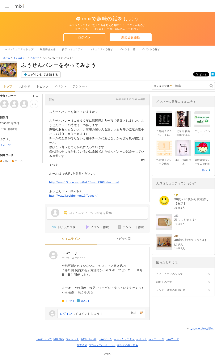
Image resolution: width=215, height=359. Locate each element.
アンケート (80, 86)
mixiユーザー (71, 253)
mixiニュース (156, 339)
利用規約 (58, 339)
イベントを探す (151, 49)
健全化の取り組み (127, 345)
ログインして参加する (43, 74)
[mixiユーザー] (53, 255)
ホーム (6, 58)
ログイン (84, 37)
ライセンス (72, 339)
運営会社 (82, 345)
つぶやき (24, 86)
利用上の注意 (164, 282)
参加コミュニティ (72, 49)
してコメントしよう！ (81, 313)
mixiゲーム (105, 339)
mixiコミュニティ (124, 339)
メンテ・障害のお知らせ (170, 290)
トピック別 (123, 238)
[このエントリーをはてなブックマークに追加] (213, 75)
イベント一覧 (128, 49)
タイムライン (71, 238)
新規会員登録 (130, 37)
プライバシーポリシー (102, 345)
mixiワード (172, 339)
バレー (7, 161)
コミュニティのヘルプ (169, 274)
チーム (19, 161)
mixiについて (44, 339)
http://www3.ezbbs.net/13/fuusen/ (73, 195)
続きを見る (85, 292)
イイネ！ (70, 301)
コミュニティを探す (101, 49)
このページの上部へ (202, 328)
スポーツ (34, 58)
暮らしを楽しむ (185, 219)
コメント (85, 301)
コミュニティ (20, 58)
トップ (7, 86)
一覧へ (203, 170)
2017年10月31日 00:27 (74, 257)
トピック (42, 86)
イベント (61, 86)
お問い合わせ (89, 339)
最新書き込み (48, 49)
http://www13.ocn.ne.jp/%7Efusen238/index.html (84, 182)
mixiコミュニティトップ (19, 49)
